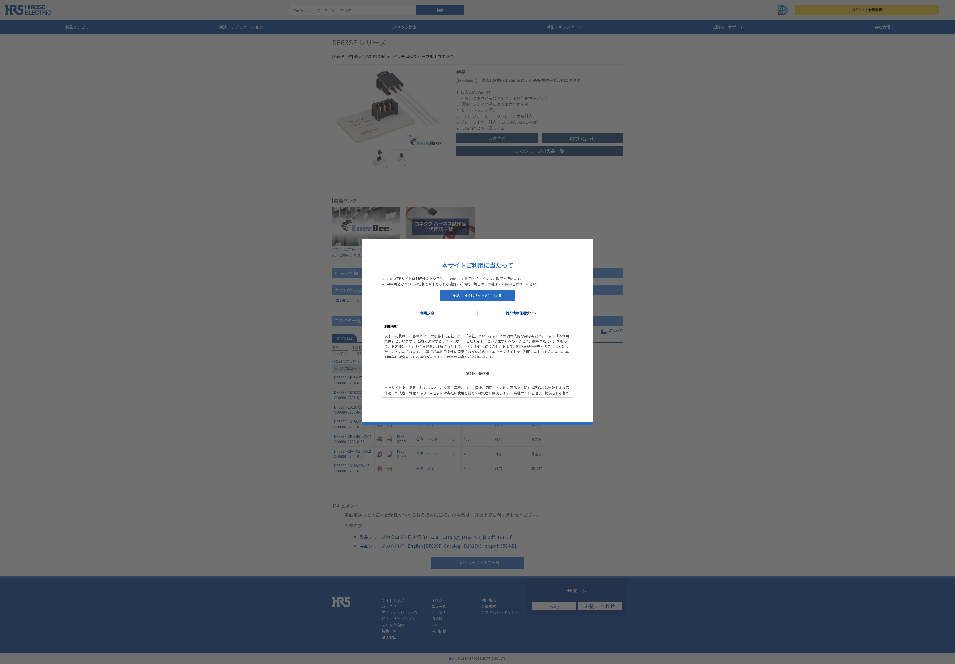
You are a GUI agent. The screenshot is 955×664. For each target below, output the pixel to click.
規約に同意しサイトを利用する (477, 295)
